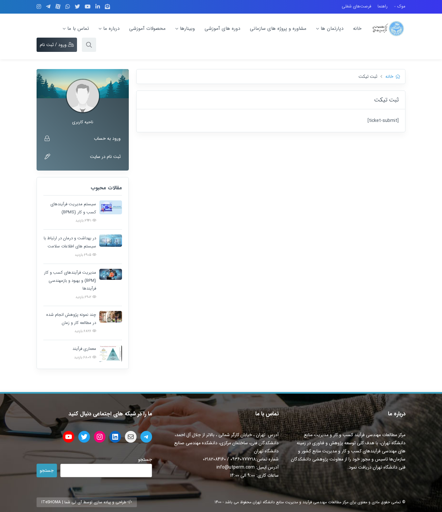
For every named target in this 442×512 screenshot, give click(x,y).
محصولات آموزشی (147, 28)
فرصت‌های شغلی (356, 6)
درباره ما (111, 28)
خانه (357, 28)
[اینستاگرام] (39, 7)
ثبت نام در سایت (105, 156)
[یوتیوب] (88, 7)
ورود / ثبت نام (54, 44)
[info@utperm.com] (107, 7)
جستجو (145, 459)
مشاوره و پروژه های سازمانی (278, 28)
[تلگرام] (48, 7)
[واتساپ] (67, 7)
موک (401, 6)
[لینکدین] (97, 7)
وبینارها (187, 28)
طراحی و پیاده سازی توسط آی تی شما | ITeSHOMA (84, 502)
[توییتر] (77, 7)
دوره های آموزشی (222, 28)
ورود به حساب (107, 138)
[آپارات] (58, 6)
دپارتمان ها (332, 28)
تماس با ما (78, 28)
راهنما (383, 6)
